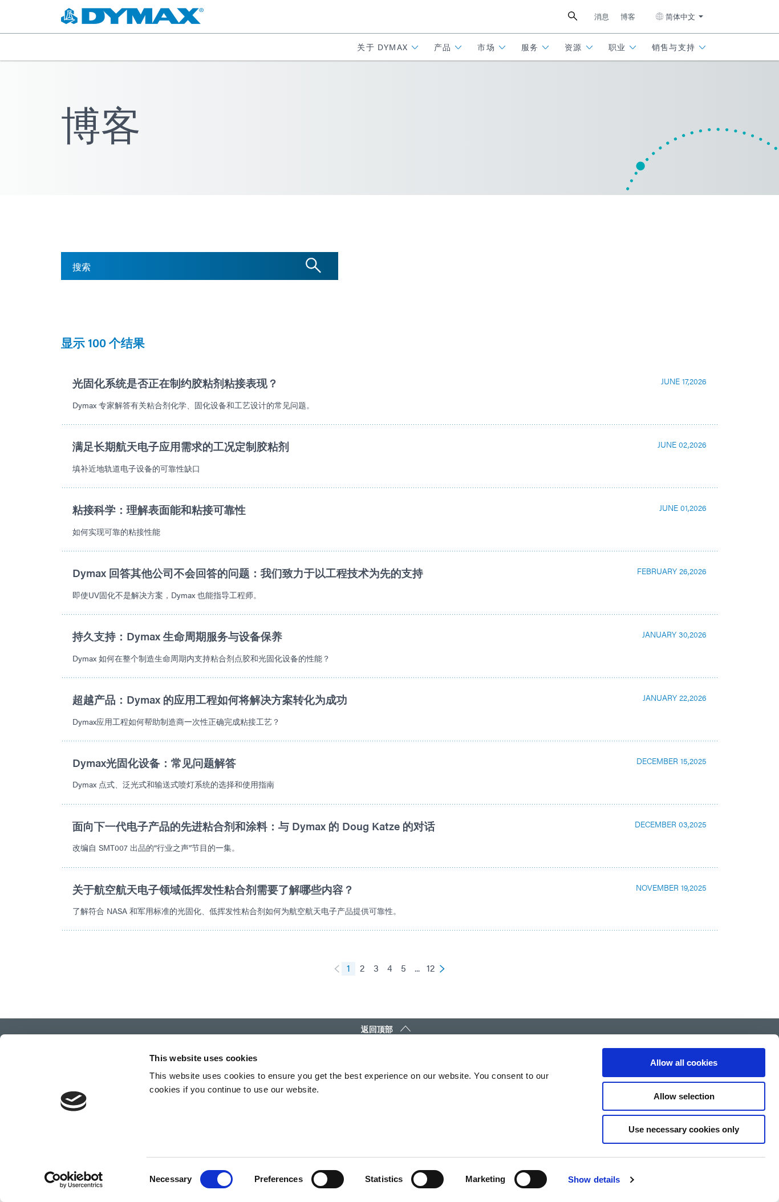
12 (431, 968)
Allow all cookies (683, 1062)
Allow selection (684, 1096)
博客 (627, 16)
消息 (601, 16)
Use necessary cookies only (683, 1129)
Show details (594, 1179)
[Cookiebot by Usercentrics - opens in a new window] (74, 1179)
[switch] (327, 1179)
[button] (388, 47)
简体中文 (680, 16)
